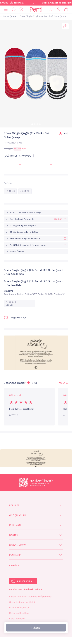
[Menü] (6, 9)
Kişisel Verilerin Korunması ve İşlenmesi (30, 596)
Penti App (14, 555)
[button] (32, 124)
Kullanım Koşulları (19, 613)
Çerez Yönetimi (17, 618)
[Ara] (13, 9)
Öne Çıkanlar (17, 515)
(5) (66, 133)
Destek (13, 535)
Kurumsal (15, 525)
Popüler (14, 505)
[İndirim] (21, 9)
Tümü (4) (63, 383)
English (14, 565)
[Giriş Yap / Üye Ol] (58, 9)
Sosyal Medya (17, 545)
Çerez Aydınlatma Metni (22, 602)
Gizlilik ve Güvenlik (19, 607)
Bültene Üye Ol (25, 581)
